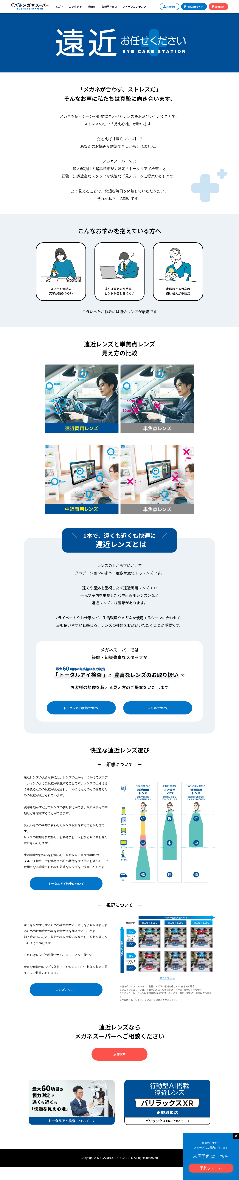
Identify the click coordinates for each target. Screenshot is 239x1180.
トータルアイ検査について (81, 708)
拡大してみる (167, 978)
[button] (59, 6)
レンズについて (157, 708)
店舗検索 (119, 1054)
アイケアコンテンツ (134, 6)
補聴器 (91, 6)
